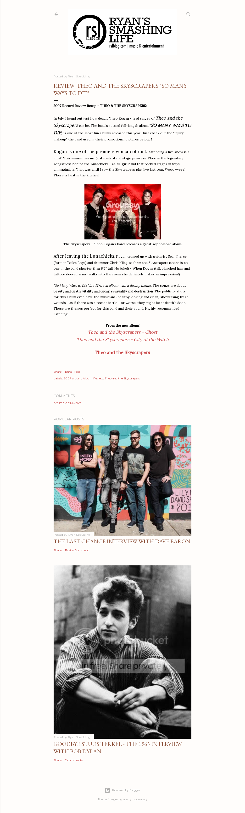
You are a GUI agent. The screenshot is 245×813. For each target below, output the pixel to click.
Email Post (72, 371)
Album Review (93, 378)
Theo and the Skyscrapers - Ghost (122, 332)
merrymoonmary (135, 799)
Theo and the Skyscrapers (122, 378)
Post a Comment (67, 403)
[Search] (188, 13)
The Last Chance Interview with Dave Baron (122, 541)
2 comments (74, 760)
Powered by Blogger (126, 790)
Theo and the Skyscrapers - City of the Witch (123, 339)
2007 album (72, 378)
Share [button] (57, 371)
